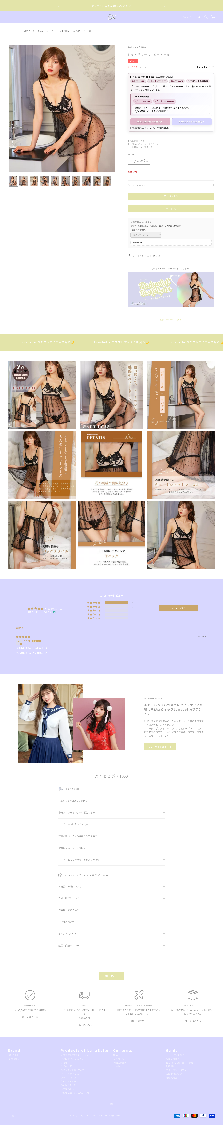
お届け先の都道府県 (138, 230)
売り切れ (171, 208)
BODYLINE (13, 1055)
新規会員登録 (120, 1062)
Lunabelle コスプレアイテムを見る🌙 (78, 342)
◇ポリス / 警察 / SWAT (72, 1070)
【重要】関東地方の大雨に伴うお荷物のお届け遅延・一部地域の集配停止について (111, 5)
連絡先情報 (171, 1077)
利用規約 (170, 1066)
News (116, 1055)
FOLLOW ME (111, 975)
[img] (23, 636)
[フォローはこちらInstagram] (111, 1104)
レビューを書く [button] (178, 608)
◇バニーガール (69, 1077)
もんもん (42, 31)
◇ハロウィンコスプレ (72, 1058)
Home (26, 31)
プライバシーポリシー (177, 1070)
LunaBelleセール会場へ (192, 121)
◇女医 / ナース (68, 1085)
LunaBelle (13, 1058)
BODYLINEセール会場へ (150, 121)
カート (116, 1066)
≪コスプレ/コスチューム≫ (75, 1055)
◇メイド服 (66, 1066)
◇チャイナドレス (70, 1073)
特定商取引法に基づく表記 (179, 1062)
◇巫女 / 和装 (67, 1089)
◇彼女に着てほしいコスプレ (75, 1092)
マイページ (119, 1058)
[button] (93, 602)
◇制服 (64, 1062)
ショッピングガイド (176, 1055)
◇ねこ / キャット (69, 1081)
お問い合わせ (173, 1058)
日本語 (185, 17)
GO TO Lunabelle (160, 746)
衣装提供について (175, 1073)
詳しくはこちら (30, 1017)
